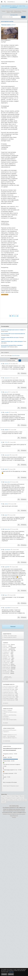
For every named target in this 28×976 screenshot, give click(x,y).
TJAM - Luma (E (6, 661)
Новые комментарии (8, 728)
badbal (5, 469)
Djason (5, 595)
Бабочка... (5, 646)
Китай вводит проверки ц (8, 698)
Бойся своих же (6, 667)
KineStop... (5, 649)
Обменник (22, 796)
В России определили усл (9, 693)
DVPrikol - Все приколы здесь (10, 635)
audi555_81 (13, 24)
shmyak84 (6, 412)
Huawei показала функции (9, 699)
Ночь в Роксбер (6, 668)
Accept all (4, 974)
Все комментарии (22, 799)
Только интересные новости (10, 637)
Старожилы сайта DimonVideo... (10, 715)
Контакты (14, 817)
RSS (17, 15)
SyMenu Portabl (6, 665)
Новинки (5, 642)
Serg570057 (7, 566)
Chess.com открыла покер (9, 686)
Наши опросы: (7, 746)
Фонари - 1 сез (6, 670)
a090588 (6, 429)
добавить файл (7, 676)
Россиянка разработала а (8, 687)
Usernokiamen (7, 549)
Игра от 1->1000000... (7, 710)
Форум (3, 798)
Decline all (11, 974)
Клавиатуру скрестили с (8, 692)
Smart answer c (6, 647)
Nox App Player (6, 671)
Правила (3, 801)
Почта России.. (6, 673)
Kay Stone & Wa (6, 659)
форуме (10, 708)
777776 (6, 442)
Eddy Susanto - (6, 655)
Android (12, 796)
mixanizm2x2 (7, 377)
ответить (24, 373)
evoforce (6, 503)
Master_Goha (7, 482)
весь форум (5, 722)
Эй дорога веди (6, 650)
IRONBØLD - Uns (6, 658)
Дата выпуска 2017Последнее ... (10, 730)
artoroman (6, 363)
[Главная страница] (1, 2)
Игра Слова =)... (6, 718)
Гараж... (5, 713)
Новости (8, 796)
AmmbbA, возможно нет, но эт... (10, 734)
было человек (16, 355)
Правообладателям (14, 815)
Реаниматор (8, 798)
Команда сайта (5, 799)
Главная (3, 796)
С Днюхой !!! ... (6, 731)
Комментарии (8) (7, 785)
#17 (2, 363)
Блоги (22, 798)
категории (12, 15)
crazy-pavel (6, 455)
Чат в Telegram (5, 294)
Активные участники (13, 799)
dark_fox (6, 392)
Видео (17, 796)
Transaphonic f (6, 652)
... (3, 733)
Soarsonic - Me (6, 656)
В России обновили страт (8, 695)
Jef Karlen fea (6, 662)
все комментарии (6, 740)
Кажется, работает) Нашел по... (10, 737)
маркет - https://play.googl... (9, 736)
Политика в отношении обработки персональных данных (14, 814)
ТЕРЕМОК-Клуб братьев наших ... (10, 712)
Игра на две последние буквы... (10, 719)
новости (12, 684)
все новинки (5, 678)
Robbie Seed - (6, 653)
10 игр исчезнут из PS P (8, 690)
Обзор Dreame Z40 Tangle (8, 689)
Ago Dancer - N (6, 664)
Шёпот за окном (6, 644)
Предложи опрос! (15, 785)
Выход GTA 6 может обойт (9, 696)
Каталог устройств (16, 798)
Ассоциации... (6, 716)
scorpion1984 (7, 607)
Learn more (11, 971)
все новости (5, 703)
